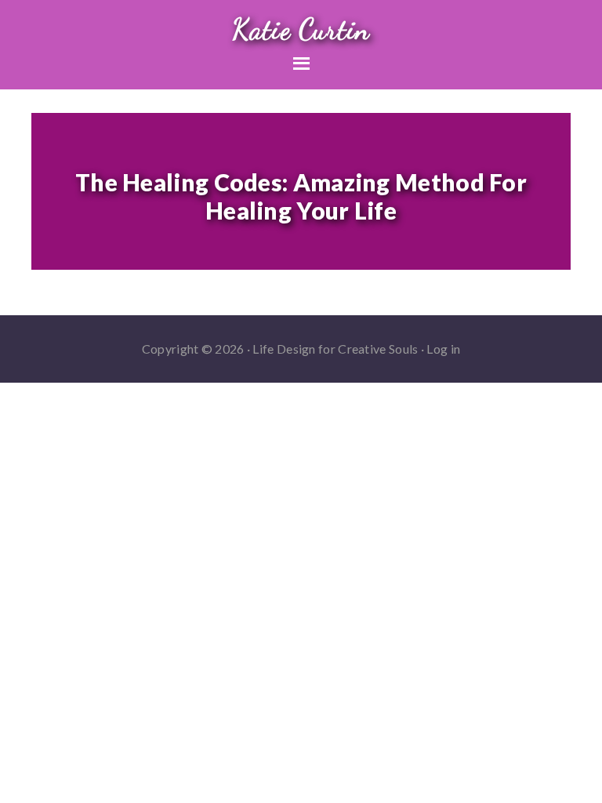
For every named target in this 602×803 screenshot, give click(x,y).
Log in (443, 348)
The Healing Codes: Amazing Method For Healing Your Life (301, 196)
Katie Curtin (301, 29)
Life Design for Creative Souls (335, 348)
